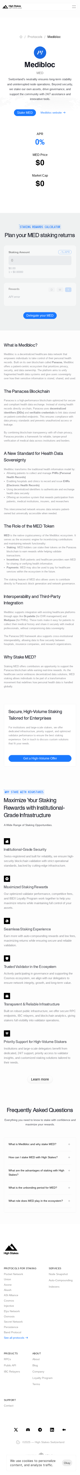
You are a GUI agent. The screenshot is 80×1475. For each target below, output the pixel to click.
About (36, 1359)
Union (7, 1279)
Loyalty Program (42, 1377)
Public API (10, 1365)
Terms (36, 1384)
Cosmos (9, 1300)
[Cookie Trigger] (18, 1442)
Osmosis (9, 1316)
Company (38, 1371)
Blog (35, 1365)
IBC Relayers (12, 1371)
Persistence (11, 1327)
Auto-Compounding (61, 1280)
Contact (8, 1405)
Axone (8, 1284)
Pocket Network (13, 1274)
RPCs (7, 1359)
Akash (7, 1289)
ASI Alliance (11, 1295)
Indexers (54, 1286)
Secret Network (13, 1321)
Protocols (35, 37)
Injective (9, 1305)
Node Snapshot (58, 1274)
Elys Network (12, 1311)
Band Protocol (12, 1332)
